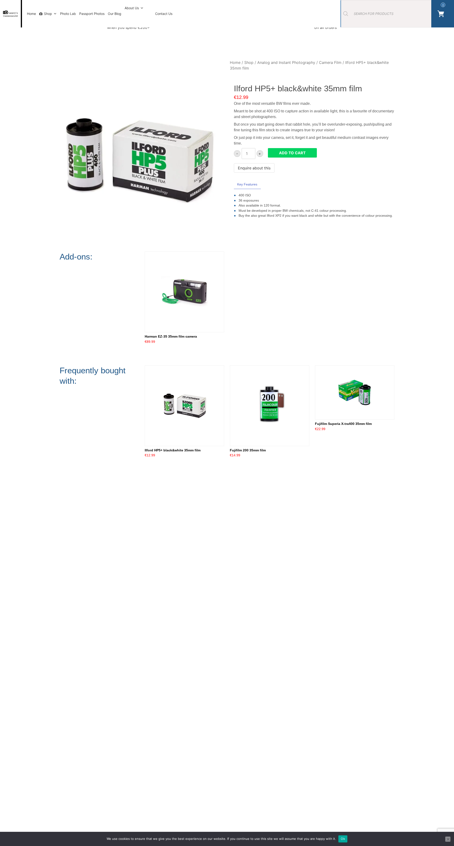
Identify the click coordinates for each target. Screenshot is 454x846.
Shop (48, 14)
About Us (132, 8)
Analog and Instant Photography (286, 62)
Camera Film (330, 62)
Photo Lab (68, 14)
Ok (343, 839)
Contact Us (163, 14)
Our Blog (114, 14)
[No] (447, 839)
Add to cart (292, 152)
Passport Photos (92, 14)
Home (31, 14)
